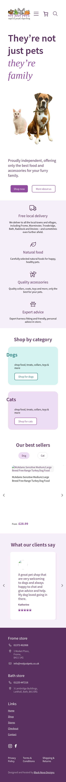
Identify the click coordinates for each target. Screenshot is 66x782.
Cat (42, 455)
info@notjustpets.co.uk (26, 663)
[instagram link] (10, 746)
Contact (12, 734)
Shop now (19, 188)
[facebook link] (16, 746)
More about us (43, 188)
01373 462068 (21, 645)
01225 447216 (21, 682)
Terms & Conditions (29, 759)
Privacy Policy (12, 759)
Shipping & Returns (48, 759)
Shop (11, 716)
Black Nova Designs (44, 772)
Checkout (13, 728)
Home (11, 710)
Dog (24, 455)
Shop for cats (25, 421)
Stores (11, 722)
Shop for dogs (26, 376)
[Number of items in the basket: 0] (45, 14)
